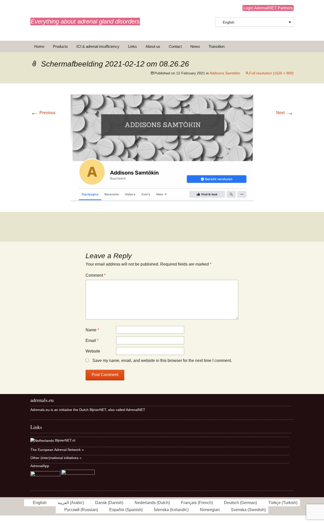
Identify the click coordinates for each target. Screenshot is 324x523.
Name (92, 330)
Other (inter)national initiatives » (56, 458)
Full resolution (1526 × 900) (271, 73)
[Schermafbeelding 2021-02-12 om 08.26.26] (162, 147)
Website (93, 351)
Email (92, 340)
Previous (42, 113)
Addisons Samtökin (225, 73)
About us (153, 46)
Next (285, 113)
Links (132, 46)
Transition (217, 46)
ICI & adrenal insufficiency (97, 46)
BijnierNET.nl (65, 440)
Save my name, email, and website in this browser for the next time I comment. (162, 360)
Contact (175, 46)
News (195, 46)
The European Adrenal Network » (57, 450)
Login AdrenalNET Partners (268, 8)
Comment (96, 275)
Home (39, 46)
